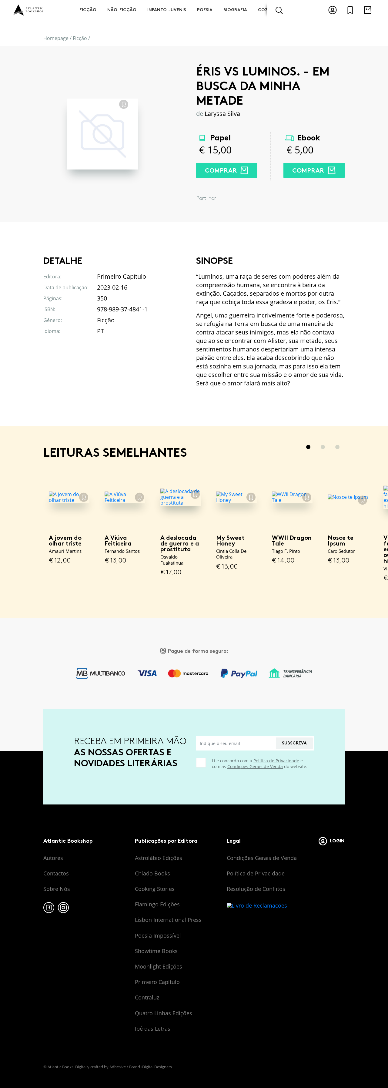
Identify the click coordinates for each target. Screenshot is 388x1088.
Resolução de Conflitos (256, 888)
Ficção (87, 9)
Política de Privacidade (276, 761)
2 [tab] (323, 447)
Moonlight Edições (158, 966)
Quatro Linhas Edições (163, 1013)
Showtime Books (156, 951)
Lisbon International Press (168, 919)
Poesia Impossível (158, 935)
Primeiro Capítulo (157, 982)
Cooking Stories (155, 888)
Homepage (56, 38)
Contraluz (147, 997)
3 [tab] (337, 447)
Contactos (56, 873)
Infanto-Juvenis (166, 9)
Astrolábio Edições (158, 857)
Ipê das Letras (152, 1028)
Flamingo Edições (157, 904)
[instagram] (63, 907)
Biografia (235, 9)
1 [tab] (308, 447)
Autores (53, 857)
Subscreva (294, 743)
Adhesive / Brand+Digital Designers (140, 1067)
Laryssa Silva (222, 113)
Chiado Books (152, 873)
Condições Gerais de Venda (255, 766)
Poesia (204, 9)
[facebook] (48, 907)
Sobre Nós (56, 888)
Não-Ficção (121, 9)
